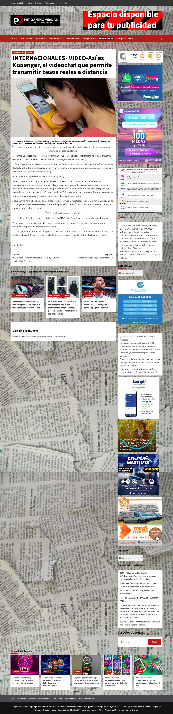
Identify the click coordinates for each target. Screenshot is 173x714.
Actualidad (72, 38)
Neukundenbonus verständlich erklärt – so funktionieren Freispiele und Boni (148, 682)
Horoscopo (158, 212)
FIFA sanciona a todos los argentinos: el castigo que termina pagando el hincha (97, 304)
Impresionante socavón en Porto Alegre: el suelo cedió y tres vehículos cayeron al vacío (27, 304)
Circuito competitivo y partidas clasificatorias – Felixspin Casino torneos (22, 680)
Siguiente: (96, 256)
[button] (160, 38)
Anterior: (35, 257)
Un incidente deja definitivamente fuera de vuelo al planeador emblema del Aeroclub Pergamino (138, 576)
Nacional (39, 38)
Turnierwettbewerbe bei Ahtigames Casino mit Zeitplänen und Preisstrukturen (53, 682)
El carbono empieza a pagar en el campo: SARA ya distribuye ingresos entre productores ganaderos (140, 352)
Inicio (30, 3)
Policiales (66, 295)
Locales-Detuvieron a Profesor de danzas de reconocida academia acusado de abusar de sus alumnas (139, 614)
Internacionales (19, 53)
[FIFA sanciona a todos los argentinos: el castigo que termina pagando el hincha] (99, 287)
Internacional (55, 38)
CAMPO (124, 328)
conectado (36, 336)
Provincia (25, 38)
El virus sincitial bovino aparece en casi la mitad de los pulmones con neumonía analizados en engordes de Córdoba (140, 362)
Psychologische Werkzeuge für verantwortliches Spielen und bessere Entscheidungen (86, 680)
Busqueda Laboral (125, 38)
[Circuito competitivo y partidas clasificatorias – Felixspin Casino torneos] (25, 665)
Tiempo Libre (98, 38)
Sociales (29, 53)
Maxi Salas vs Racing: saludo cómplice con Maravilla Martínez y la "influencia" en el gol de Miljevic (140, 254)
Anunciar (64, 3)
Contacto (38, 3)
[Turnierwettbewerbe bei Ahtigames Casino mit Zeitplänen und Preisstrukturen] (55, 665)
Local (13, 38)
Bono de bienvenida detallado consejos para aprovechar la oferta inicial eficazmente (116, 682)
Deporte (88, 292)
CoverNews (120, 710)
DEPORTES (126, 217)
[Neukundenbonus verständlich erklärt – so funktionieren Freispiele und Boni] (148, 665)
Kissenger (35, 184)
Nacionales (88, 295)
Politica (16, 671)
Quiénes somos (51, 3)
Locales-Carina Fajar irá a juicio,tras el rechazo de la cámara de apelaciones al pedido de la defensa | (139, 608)
